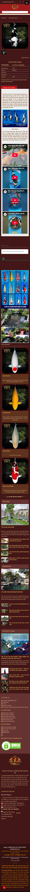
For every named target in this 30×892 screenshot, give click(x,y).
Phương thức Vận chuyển (8, 718)
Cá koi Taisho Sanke (8, 486)
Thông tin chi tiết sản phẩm (9, 87)
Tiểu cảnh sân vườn (7, 527)
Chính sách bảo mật (7, 719)
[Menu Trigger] (26, 3)
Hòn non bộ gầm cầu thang (9, 727)
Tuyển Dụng (5, 702)
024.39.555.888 (12, 805)
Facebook (20, 1)
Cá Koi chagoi (6, 451)
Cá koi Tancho (6, 376)
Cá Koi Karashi (6, 412)
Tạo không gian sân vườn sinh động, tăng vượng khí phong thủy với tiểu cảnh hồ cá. (19, 547)
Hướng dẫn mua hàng (8, 714)
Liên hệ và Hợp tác (7, 705)
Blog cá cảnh (5, 732)
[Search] (25, 10)
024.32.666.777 (21, 805)
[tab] (9, 87)
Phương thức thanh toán (8, 716)
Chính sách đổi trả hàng (8, 721)
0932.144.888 (8, 803)
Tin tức (4, 703)
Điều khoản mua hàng (8, 713)
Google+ (23, 1)
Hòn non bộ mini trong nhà (9, 728)
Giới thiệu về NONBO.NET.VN (9, 700)
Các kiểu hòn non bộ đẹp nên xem (12, 592)
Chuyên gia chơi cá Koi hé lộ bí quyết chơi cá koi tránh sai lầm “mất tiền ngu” (19, 689)
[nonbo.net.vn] (15, 7)
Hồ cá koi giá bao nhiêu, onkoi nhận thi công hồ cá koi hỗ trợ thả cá (15, 657)
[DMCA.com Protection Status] (11, 745)
